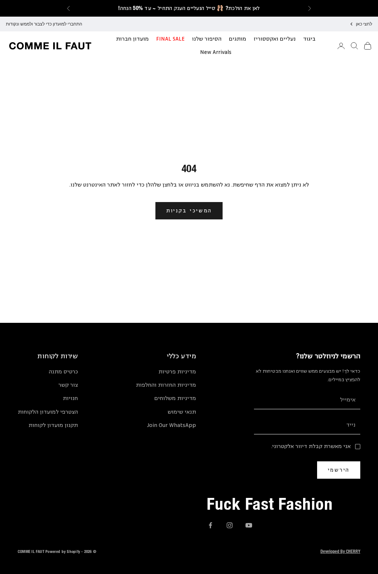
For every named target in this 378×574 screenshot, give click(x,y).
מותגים (237, 39)
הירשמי (339, 469)
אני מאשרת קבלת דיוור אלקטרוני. (311, 446)
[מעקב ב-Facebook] (210, 525)
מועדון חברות (132, 39)
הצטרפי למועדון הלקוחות (48, 412)
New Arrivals (215, 52)
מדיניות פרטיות (177, 372)
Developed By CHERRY (340, 551)
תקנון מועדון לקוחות (53, 425)
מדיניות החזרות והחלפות (166, 385)
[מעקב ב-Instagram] (229, 525)
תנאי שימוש (182, 412)
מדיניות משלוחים (175, 398)
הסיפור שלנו (206, 39)
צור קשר (68, 385)
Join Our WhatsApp (171, 425)
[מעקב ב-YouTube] (248, 525)
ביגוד (309, 39)
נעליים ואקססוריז (275, 39)
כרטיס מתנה (63, 372)
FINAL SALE (170, 39)
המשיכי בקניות (189, 210)
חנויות (70, 398)
